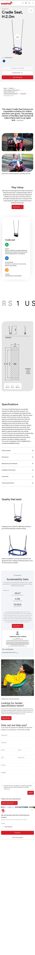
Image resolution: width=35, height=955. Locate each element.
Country (3, 823)
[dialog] (17, 477)
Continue (17, 832)
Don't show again (17, 837)
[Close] (32, 810)
